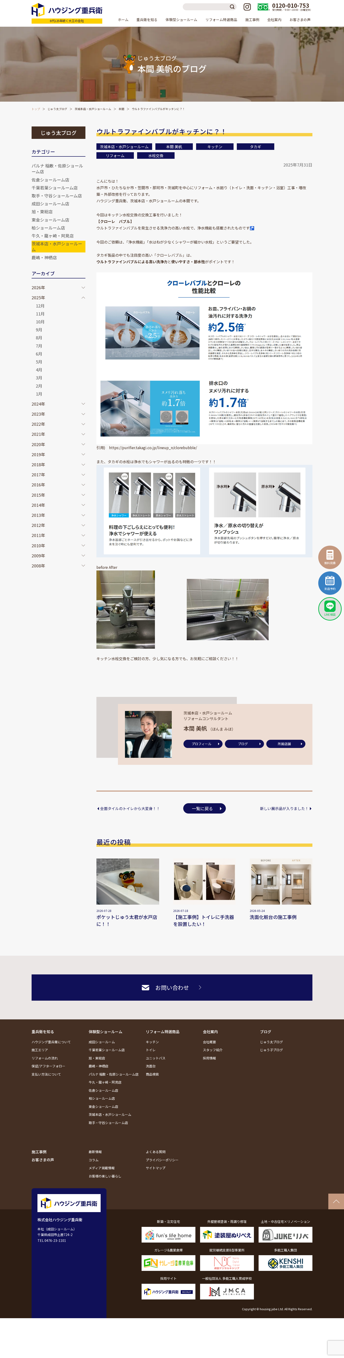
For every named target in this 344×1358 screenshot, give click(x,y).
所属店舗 (284, 743)
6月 (39, 354)
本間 (121, 109)
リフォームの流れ (45, 1058)
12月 (40, 306)
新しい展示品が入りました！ (284, 808)
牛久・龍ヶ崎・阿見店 (53, 236)
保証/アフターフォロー (48, 1066)
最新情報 (95, 1151)
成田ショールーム (102, 1042)
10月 (40, 321)
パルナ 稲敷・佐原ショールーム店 (57, 168)
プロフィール (201, 743)
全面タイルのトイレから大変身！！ (130, 808)
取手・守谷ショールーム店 (57, 195)
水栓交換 (155, 155)
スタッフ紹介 (213, 1049)
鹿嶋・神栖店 (44, 257)
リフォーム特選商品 (162, 1031)
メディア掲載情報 (102, 1168)
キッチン (214, 146)
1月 (39, 394)
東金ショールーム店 (50, 220)
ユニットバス (155, 1058)
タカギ (255, 146)
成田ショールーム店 (50, 203)
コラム (94, 1160)
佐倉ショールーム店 (50, 180)
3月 (39, 377)
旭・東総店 (42, 211)
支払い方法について (46, 1074)
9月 (39, 329)
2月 (39, 386)
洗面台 (151, 1066)
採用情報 (209, 1058)
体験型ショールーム (105, 1031)
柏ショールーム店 (48, 228)
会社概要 (209, 1042)
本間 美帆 (174, 146)
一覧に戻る (202, 808)
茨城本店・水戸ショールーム (93, 109)
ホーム (123, 19)
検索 (233, 6)
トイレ (151, 1049)
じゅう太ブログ (57, 109)
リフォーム (115, 155)
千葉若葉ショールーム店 (55, 188)
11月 (40, 314)
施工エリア (40, 1049)
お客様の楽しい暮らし (105, 1176)
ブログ (243, 743)
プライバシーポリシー (162, 1160)
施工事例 (252, 19)
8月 (39, 337)
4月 (39, 369)
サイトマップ (155, 1168)
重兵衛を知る (43, 1031)
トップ (36, 109)
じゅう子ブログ (271, 1049)
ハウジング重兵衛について (51, 1042)
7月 (39, 346)
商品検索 (152, 1074)
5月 (39, 362)
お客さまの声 (300, 19)
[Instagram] (247, 7)
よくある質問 (155, 1151)
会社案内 (210, 1031)
